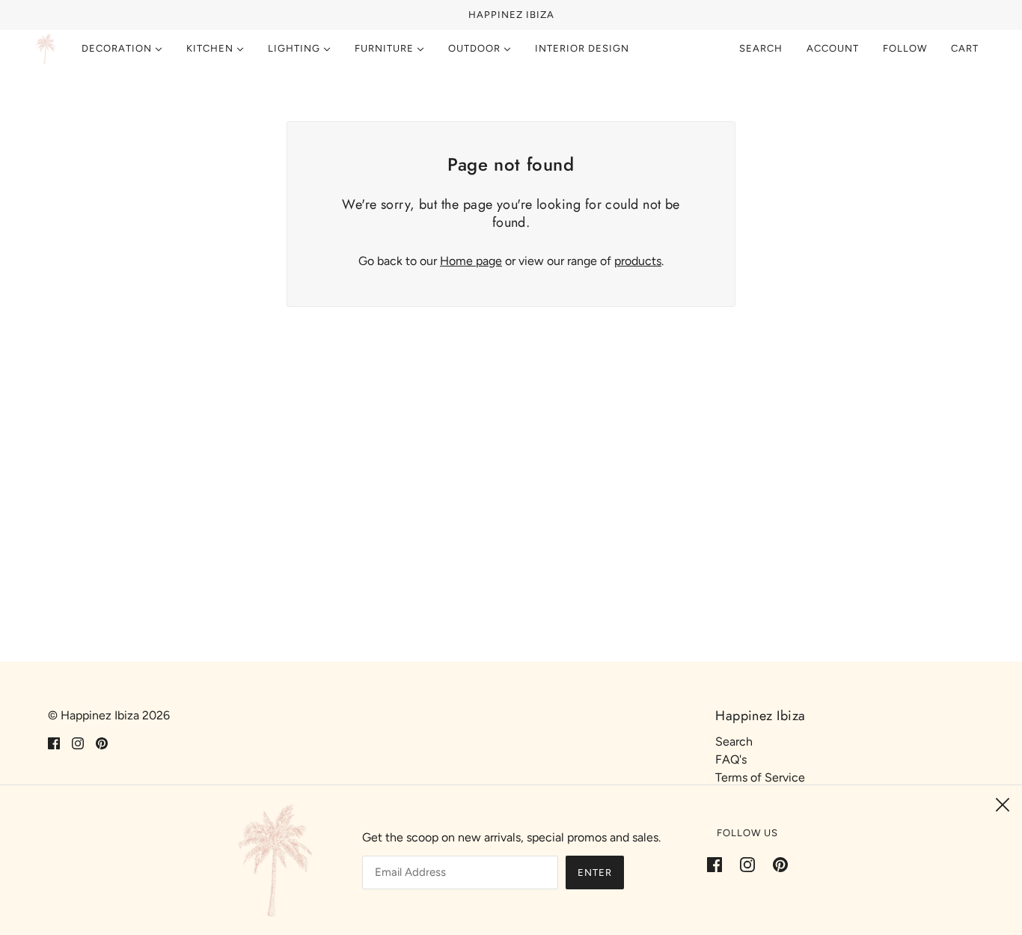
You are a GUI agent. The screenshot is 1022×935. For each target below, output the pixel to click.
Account (833, 48)
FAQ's (731, 759)
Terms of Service (760, 777)
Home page (471, 261)
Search (761, 48)
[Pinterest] (776, 864)
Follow (905, 48)
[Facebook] (719, 864)
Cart (966, 48)
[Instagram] (747, 864)
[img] (54, 743)
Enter (595, 872)
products (637, 261)
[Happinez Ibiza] (45, 48)
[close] (1002, 804)
